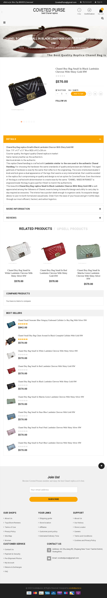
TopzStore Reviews (13, 523)
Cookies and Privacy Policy (85, 540)
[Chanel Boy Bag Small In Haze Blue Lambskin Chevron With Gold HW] (11, 417)
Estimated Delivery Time (49, 536)
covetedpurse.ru (75, 588)
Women (8, 540)
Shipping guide (46, 518)
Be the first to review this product (60, 76)
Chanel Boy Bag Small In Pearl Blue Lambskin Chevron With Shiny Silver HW (49, 443)
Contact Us (9, 549)
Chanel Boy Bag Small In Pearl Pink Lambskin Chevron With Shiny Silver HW (49, 427)
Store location (45, 523)
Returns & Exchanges (13, 567)
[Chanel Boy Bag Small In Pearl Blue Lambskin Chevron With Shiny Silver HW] (11, 447)
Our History (78, 523)
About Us (8, 518)
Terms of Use (10, 527)
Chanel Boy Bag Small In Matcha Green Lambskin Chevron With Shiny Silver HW (51, 397)
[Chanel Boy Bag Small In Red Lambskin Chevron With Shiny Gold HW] (11, 371)
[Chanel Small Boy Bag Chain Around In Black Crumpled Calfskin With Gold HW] (11, 340)
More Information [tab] (18, 208)
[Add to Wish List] (89, 94)
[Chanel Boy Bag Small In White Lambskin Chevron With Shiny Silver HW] (11, 355)
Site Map (8, 536)
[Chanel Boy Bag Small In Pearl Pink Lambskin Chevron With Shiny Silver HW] (11, 432)
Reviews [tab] (11, 217)
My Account (87, 2)
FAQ (6, 571)
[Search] (102, 17)
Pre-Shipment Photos (13, 558)
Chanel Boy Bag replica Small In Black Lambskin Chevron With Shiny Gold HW (39, 147)
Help (79, 14)
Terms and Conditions (83, 536)
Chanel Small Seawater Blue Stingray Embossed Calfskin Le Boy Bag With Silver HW (52, 320)
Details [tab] (11, 139)
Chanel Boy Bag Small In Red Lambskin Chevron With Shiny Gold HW (53, 273)
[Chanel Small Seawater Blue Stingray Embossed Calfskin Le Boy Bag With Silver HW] (11, 325)
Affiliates (43, 527)
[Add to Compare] (95, 94)
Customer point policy (48, 531)
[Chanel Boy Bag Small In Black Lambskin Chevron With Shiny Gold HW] (11, 386)
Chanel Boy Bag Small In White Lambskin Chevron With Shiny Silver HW (18, 273)
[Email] (101, 94)
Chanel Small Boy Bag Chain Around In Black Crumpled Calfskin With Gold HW (50, 335)
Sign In (99, 2)
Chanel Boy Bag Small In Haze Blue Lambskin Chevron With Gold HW (46, 412)
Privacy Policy (10, 531)
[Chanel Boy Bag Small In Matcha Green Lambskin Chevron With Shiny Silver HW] (11, 401)
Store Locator (80, 527)
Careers (77, 531)
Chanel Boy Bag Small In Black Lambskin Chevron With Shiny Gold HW (47, 381)
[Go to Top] (101, 466)
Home (21, 48)
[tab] (35, 229)
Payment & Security (12, 554)
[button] (21, 121)
